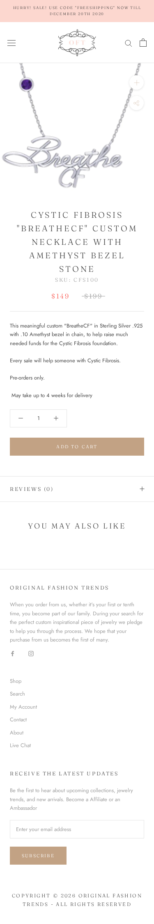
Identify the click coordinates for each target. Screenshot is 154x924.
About (16, 732)
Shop (15, 681)
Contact (18, 719)
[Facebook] (12, 652)
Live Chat (20, 745)
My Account (23, 707)
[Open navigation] (11, 43)
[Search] (128, 42)
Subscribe (38, 855)
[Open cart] (143, 42)
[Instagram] (31, 652)
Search (17, 694)
